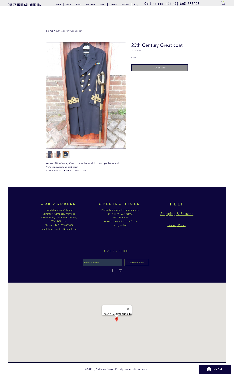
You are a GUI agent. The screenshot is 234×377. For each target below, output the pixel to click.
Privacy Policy (176, 225)
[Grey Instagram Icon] (120, 271)
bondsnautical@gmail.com (63, 229)
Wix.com (142, 369)
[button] (78, 4)
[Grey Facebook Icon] (112, 271)
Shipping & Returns (176, 214)
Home (49, 30)
